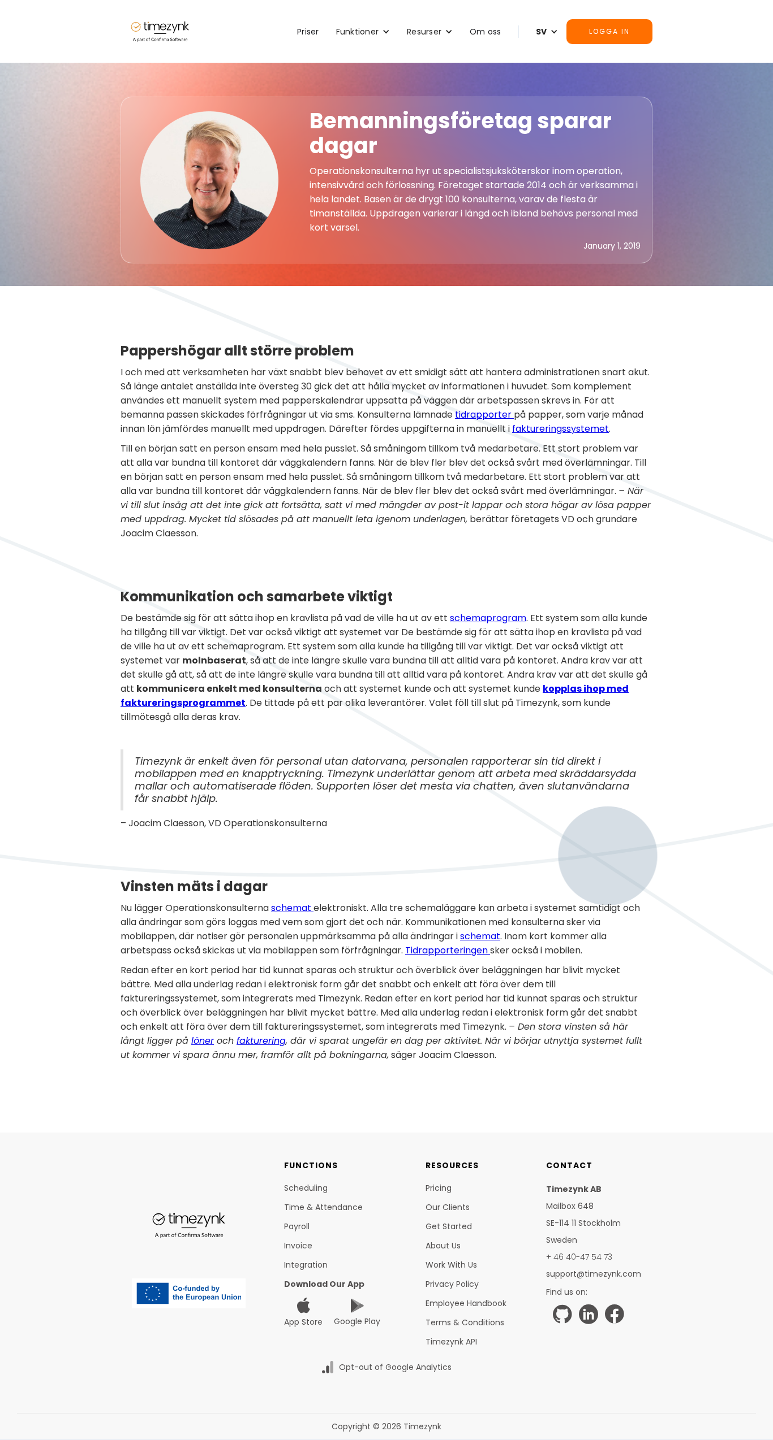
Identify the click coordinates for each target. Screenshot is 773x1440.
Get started (449, 1226)
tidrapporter (484, 414)
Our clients (448, 1207)
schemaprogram (488, 617)
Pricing (439, 1187)
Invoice (298, 1245)
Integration (306, 1264)
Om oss (485, 31)
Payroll (297, 1226)
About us (443, 1245)
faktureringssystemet (560, 428)
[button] (363, 31)
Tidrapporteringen (447, 950)
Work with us (451, 1264)
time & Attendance (323, 1207)
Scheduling (306, 1187)
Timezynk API (451, 1341)
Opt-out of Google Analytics (395, 1367)
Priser (308, 31)
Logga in (609, 31)
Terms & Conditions (465, 1322)
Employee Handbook (466, 1303)
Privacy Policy (452, 1284)
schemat (292, 907)
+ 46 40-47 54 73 (579, 1257)
